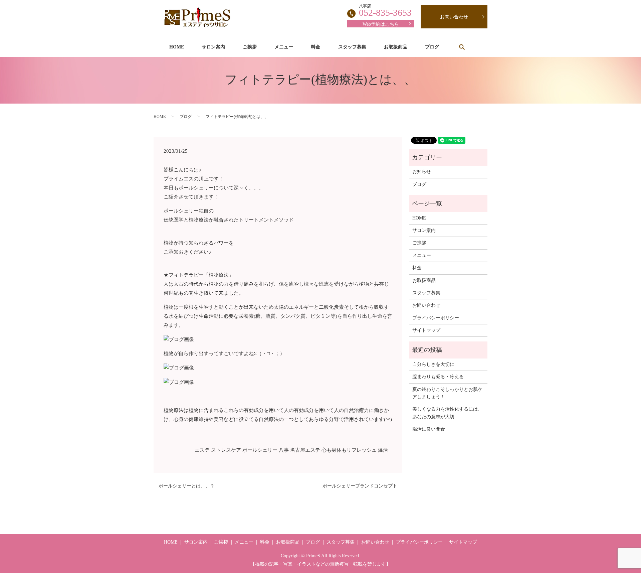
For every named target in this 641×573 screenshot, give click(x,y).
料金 (315, 46)
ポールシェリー (259, 450)
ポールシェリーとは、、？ (187, 485)
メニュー (283, 46)
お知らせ (421, 171)
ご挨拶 (250, 46)
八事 (284, 450)
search (462, 47)
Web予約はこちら (381, 24)
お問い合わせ (454, 16)
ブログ (432, 46)
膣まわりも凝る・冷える (438, 376)
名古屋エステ (305, 450)
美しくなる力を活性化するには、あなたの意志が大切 (447, 413)
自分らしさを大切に (433, 364)
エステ (202, 450)
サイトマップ (426, 330)
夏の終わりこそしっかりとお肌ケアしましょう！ (447, 393)
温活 (383, 450)
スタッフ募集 (352, 46)
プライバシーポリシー (435, 317)
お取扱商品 (395, 46)
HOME (176, 46)
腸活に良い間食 (428, 429)
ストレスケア (226, 450)
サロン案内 (213, 46)
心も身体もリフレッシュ (349, 450)
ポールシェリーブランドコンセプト (360, 485)
